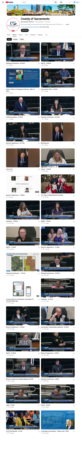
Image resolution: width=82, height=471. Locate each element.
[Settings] (70, 2)
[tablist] (41, 35)
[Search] (55, 2)
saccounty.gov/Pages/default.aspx (31, 27)
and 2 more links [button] (44, 27)
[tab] (9, 35)
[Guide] (3, 2)
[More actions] (39, 63)
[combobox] (37, 2)
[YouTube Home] (9, 2)
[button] (13, 24)
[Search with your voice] (61, 2)
